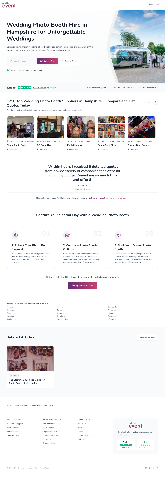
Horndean (10, 316)
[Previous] (148, 102)
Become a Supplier (15, 423)
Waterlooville (62, 319)
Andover (60, 307)
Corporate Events (50, 431)
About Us (82, 423)
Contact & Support (85, 435)
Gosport (60, 313)
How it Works (13, 427)
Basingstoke (112, 307)
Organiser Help (49, 443)
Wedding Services (50, 435)
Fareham (60, 310)
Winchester (112, 319)
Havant (110, 313)
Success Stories (14, 431)
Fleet (9, 313)
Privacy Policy (33, 468)
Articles (81, 427)
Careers (81, 431)
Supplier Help (13, 435)
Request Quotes (50, 423)
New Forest (61, 316)
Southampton (12, 319)
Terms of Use (44, 468)
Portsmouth (112, 316)
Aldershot (10, 307)
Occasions (47, 439)
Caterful (81, 439)
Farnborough (113, 310)
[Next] (155, 102)
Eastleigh (10, 310)
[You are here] (8, 405)
